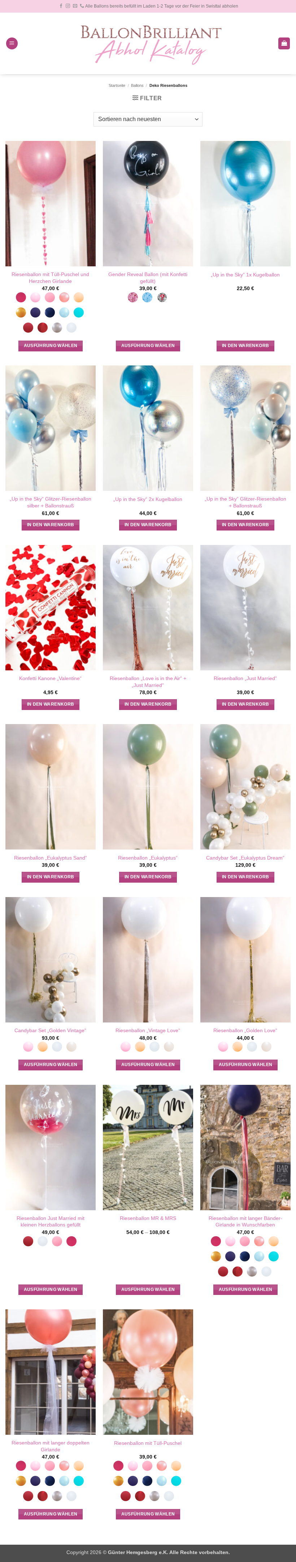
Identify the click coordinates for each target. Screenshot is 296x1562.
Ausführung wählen (51, 345)
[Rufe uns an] (82, 6)
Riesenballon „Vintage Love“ (148, 1030)
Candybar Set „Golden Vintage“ (50, 1030)
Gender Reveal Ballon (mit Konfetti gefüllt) (147, 277)
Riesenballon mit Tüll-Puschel (148, 1443)
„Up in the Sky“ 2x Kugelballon (147, 499)
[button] (12, 43)
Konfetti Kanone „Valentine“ (50, 678)
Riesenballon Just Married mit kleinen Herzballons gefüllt (50, 1221)
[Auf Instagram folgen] (68, 6)
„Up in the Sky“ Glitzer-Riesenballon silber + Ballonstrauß (50, 502)
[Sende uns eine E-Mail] (75, 6)
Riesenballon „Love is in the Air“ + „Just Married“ (148, 681)
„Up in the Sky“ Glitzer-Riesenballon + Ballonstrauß (245, 502)
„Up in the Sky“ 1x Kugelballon (245, 275)
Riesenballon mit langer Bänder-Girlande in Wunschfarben (245, 1221)
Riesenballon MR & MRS (148, 1218)
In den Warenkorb (245, 345)
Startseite (117, 85)
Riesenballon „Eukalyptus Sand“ (50, 858)
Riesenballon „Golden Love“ (245, 1030)
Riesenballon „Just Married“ (245, 678)
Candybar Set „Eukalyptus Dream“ (245, 858)
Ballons (137, 85)
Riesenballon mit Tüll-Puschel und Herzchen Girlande (50, 277)
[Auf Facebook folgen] (61, 6)
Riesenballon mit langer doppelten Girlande (51, 1446)
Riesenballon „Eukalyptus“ (148, 858)
